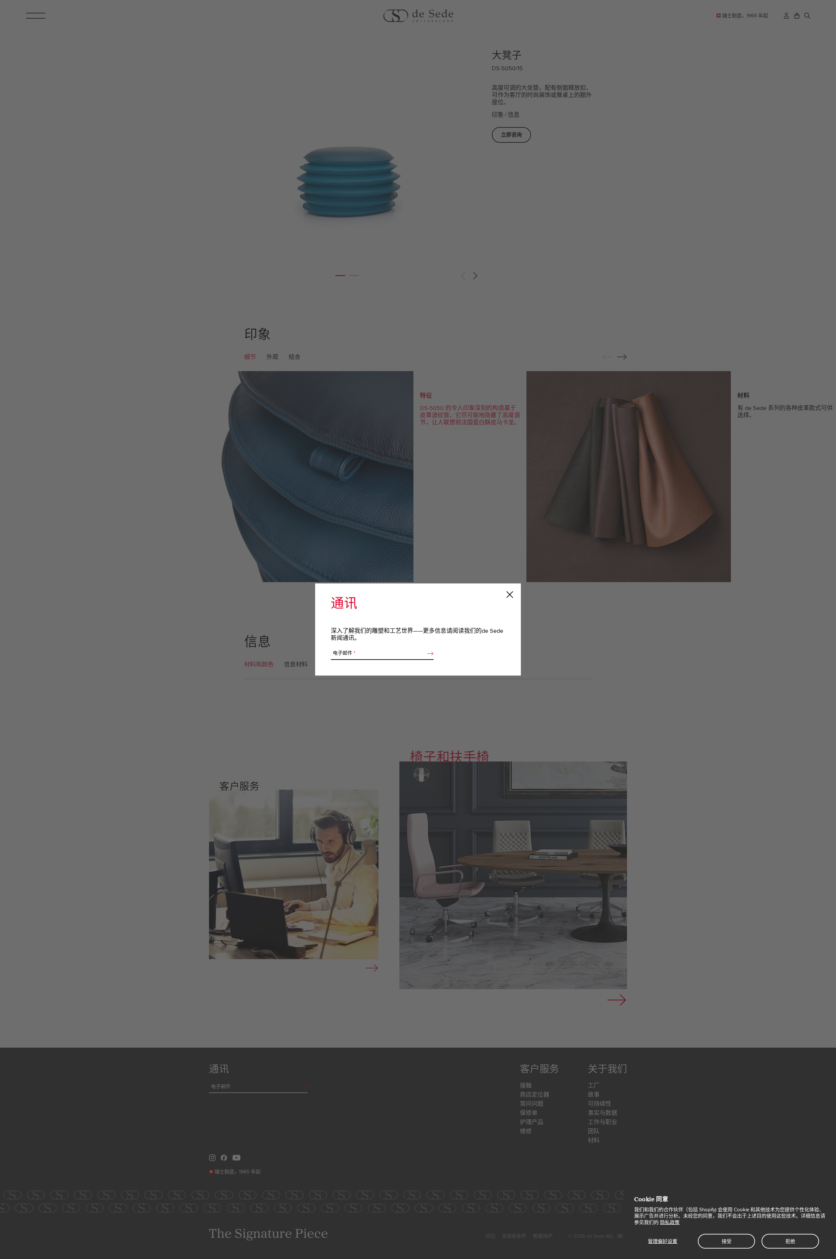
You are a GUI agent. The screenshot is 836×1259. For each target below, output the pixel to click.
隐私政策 (670, 1222)
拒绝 (790, 1241)
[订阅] (428, 653)
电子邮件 (344, 653)
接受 (727, 1241)
